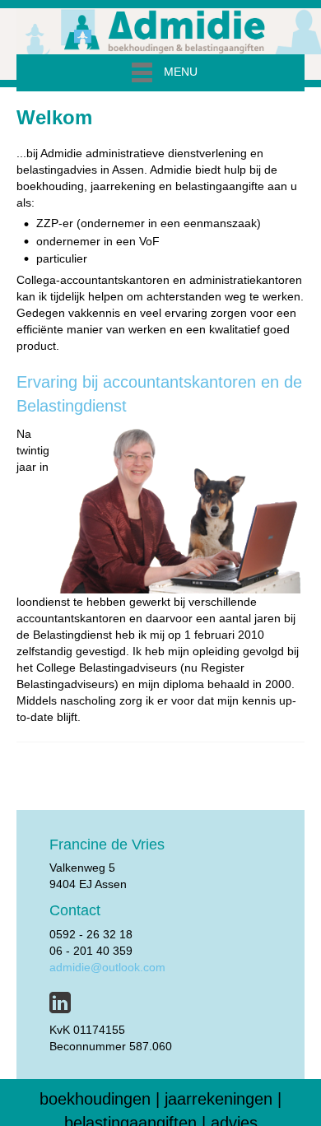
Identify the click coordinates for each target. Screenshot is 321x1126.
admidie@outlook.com (107, 967)
